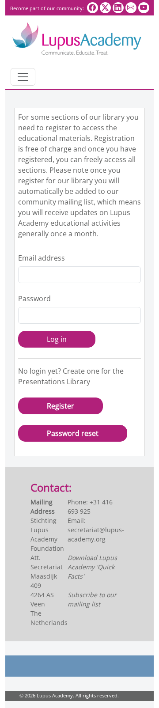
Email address (41, 258)
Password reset (72, 433)
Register (60, 406)
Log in (57, 339)
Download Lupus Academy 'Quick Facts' (92, 566)
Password (34, 298)
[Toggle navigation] (23, 77)
